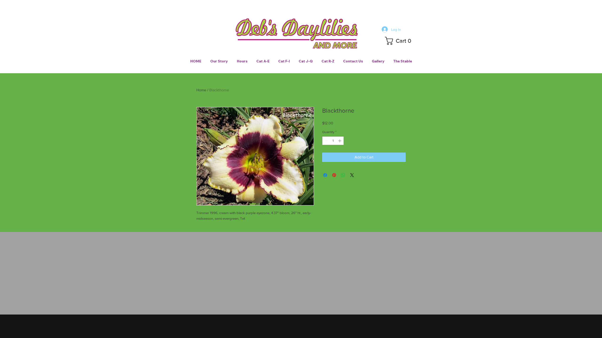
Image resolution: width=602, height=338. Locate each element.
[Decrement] (326, 141)
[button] (400, 41)
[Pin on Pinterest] (334, 175)
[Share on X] (352, 175)
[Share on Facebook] (325, 175)
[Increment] (340, 141)
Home (201, 90)
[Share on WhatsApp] (343, 175)
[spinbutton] (333, 141)
